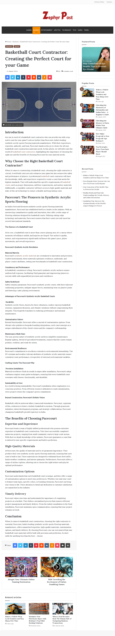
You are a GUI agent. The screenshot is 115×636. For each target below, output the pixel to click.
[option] (96, 59)
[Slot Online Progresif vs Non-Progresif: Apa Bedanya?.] (88, 137)
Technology (66, 30)
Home (9, 42)
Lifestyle (57, 30)
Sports (17, 46)
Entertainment (46, 30)
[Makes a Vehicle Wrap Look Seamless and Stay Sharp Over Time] (15, 608)
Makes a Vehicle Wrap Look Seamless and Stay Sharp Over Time (14, 619)
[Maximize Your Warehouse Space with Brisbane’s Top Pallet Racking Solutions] (39, 608)
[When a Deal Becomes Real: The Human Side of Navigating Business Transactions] (63, 608)
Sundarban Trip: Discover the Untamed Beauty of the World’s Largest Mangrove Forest (94, 203)
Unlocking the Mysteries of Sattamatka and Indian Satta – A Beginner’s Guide (102, 110)
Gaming (29, 30)
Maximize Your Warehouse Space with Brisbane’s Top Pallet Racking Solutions (37, 620)
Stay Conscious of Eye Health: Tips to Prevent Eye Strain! (94, 66)
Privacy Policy (99, 2)
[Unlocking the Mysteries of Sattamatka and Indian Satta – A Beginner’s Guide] (88, 108)
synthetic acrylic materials (25, 256)
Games (80, 30)
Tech (74, 30)
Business (36, 30)
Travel (86, 30)
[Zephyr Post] (57, 15)
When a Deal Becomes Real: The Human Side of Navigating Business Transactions (62, 620)
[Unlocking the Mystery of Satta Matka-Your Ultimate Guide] (88, 124)
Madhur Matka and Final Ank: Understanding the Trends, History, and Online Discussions (96, 195)
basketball (45, 176)
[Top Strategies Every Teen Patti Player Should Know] (88, 150)
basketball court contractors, (24, 152)
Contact (109, 2)
